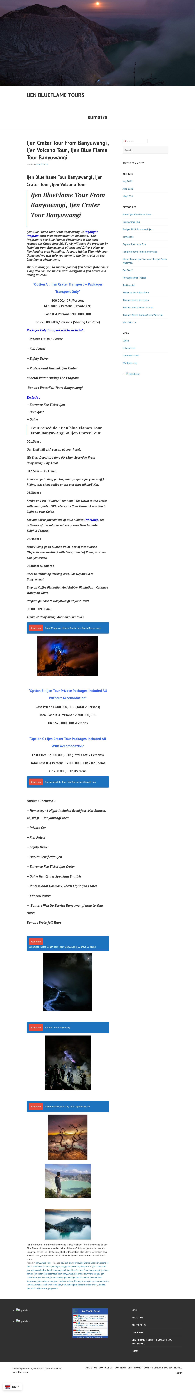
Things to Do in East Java (136, 292)
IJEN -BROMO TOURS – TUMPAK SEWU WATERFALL (152, 1341)
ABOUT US (137, 1317)
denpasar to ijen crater (90, 1266)
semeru (30, 1284)
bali (62, 1262)
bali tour (69, 1262)
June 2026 (128, 188)
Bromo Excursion (91, 1262)
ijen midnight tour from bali (76, 1277)
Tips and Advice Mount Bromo (138, 307)
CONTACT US (139, 1324)
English (129, 141)
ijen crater (38, 1273)
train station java (69, 1284)
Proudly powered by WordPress (28, 1368)
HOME (135, 1350)
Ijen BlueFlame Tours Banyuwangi (140, 251)
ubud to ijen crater (39, 1288)
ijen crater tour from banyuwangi (58, 1273)
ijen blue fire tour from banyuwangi (83, 1270)
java (56, 1281)
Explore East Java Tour (134, 244)
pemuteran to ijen (100, 1281)
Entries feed (129, 348)
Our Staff (128, 270)
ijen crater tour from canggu (87, 1273)
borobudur (78, 1262)
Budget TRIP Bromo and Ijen (137, 229)
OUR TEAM (137, 1332)
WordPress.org (130, 362)
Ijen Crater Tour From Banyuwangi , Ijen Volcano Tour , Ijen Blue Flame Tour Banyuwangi (68, 150)
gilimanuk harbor (38, 1270)
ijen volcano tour (45, 1281)
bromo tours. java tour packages (45, 1266)
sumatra (38, 1284)
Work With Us (129, 322)
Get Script (80, 1337)
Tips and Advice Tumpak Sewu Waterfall (143, 314)
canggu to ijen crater (70, 1266)
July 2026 (127, 181)
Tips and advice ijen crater (136, 299)
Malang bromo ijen (83, 1281)
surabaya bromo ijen (52, 1284)
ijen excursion (56, 1277)
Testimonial (129, 285)
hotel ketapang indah (56, 1270)
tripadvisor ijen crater (87, 1284)
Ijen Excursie (44, 1277)
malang (70, 1281)
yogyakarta (53, 1288)
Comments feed (131, 355)
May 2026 (128, 196)
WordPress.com (20, 1372)
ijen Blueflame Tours (55, 95)
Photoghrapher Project (134, 277)
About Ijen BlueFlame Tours (137, 214)
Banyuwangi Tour (43, 1262)
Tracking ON (98, 1337)
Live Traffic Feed (90, 1311)
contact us (128, 236)
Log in (126, 340)
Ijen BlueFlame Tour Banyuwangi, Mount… (89, 1318)
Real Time (89, 1337)
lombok (62, 1281)
